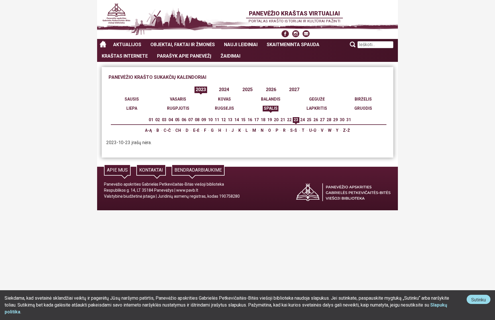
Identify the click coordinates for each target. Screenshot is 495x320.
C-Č (167, 130)
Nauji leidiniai (241, 44)
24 (302, 119)
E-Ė (196, 130)
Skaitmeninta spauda (293, 44)
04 (170, 119)
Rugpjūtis (178, 108)
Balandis (270, 99)
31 (348, 119)
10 (210, 119)
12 (223, 119)
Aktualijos (127, 44)
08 (197, 119)
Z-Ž (346, 130)
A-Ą (148, 130)
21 (282, 119)
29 (335, 119)
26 (315, 119)
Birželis (363, 99)
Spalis (271, 108)
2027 (294, 89)
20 (276, 119)
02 (157, 119)
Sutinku (480, 300)
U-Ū (312, 130)
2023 (201, 89)
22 (289, 119)
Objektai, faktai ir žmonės (182, 44)
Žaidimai (230, 56)
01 (151, 119)
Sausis (132, 99)
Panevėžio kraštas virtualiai (294, 13)
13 (230, 119)
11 (217, 119)
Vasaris (178, 99)
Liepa (131, 108)
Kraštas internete (125, 56)
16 (249, 119)
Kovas (224, 99)
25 (309, 119)
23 (296, 119)
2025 (247, 89)
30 (342, 119)
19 (269, 119)
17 (256, 119)
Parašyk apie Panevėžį (184, 56)
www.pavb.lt (187, 190)
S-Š (293, 130)
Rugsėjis (224, 108)
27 (322, 119)
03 (164, 119)
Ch (178, 130)
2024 (224, 89)
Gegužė (317, 99)
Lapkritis (317, 108)
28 (329, 119)
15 (243, 119)
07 (190, 119)
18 (263, 119)
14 (236, 119)
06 (184, 119)
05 (177, 119)
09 (203, 119)
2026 (271, 89)
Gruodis (363, 108)
